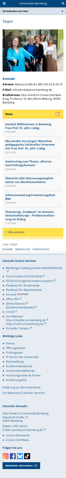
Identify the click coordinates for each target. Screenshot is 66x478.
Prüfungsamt (14, 352)
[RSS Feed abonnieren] (58, 114)
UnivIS (10, 312)
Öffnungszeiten (16, 348)
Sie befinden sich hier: (16, 11)
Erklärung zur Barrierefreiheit (22, 387)
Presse (10, 343)
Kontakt (8, 249)
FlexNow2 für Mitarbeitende (24, 290)
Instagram (5, 456)
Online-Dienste (15, 304)
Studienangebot (16, 380)
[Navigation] (5, 3)
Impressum (22, 249)
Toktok (27, 456)
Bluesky (20, 456)
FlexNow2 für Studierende (22, 285)
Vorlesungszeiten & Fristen (23, 375)
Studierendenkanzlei (19, 366)
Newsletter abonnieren (19, 465)
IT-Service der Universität (22, 357)
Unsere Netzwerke (18, 435)
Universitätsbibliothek (20, 371)
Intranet (11, 294)
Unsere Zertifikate (17, 440)
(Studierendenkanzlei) (20, 307)
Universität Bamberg (33, 3)
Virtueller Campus (17, 328)
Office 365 (12, 299)
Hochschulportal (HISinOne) (24, 276)
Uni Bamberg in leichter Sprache (24, 393)
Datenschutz (41, 249)
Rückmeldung (15, 361)
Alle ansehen (16, 232)
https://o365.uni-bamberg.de (24, 324)
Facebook (13, 456)
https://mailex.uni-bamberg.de (26, 320)
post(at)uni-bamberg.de (27, 430)
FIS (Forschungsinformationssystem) (29, 281)
